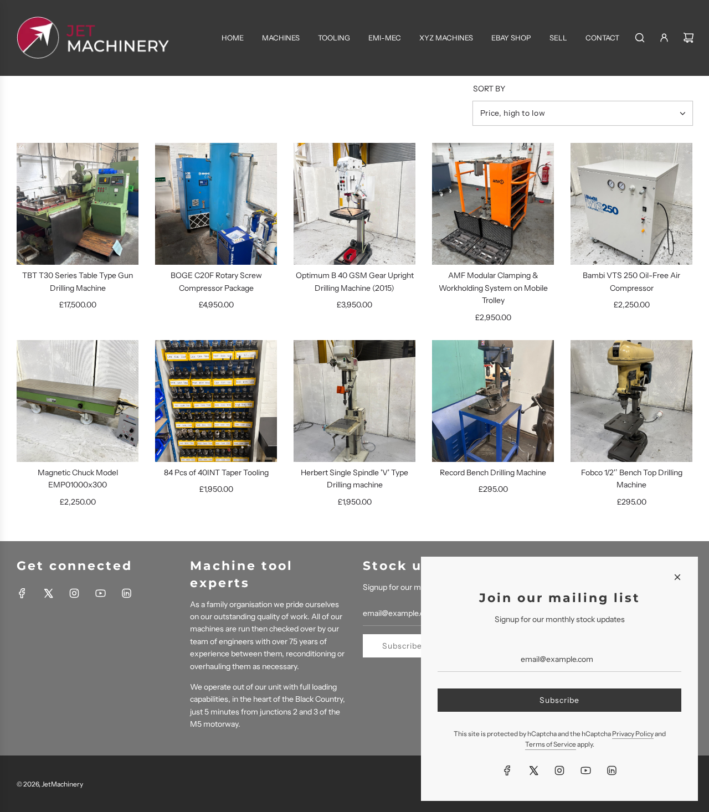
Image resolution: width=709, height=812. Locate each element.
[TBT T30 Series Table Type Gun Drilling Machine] (77, 204)
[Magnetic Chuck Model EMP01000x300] (77, 401)
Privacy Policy (633, 733)
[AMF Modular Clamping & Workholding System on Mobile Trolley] (493, 204)
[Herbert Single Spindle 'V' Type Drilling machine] (354, 401)
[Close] (677, 577)
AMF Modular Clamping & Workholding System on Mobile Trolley (493, 287)
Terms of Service (550, 744)
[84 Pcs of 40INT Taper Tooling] (216, 401)
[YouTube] (100, 593)
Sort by (489, 88)
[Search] (640, 37)
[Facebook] (22, 593)
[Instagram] (74, 593)
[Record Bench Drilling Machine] (493, 401)
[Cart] (688, 37)
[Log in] (664, 37)
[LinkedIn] (126, 593)
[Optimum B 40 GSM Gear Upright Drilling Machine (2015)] (354, 204)
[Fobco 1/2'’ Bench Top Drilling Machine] (631, 401)
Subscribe (402, 646)
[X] (48, 593)
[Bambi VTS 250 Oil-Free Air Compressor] (631, 204)
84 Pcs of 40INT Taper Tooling (216, 472)
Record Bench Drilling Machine (493, 472)
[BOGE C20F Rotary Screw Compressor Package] (216, 204)
